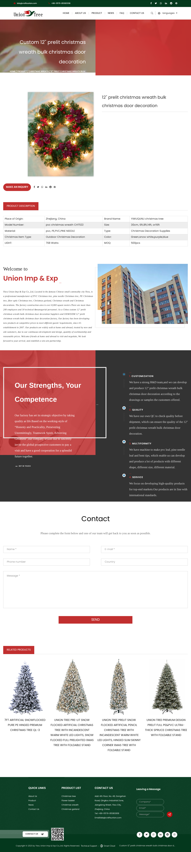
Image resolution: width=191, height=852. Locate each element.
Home (66, 13)
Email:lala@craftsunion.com (108, 818)
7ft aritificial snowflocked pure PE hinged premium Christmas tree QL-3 (24, 725)
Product (97, 13)
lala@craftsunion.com (27, 3)
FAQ (122, 13)
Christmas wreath (39, 71)
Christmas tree (69, 796)
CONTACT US (32, 834)
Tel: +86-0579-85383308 (107, 813)
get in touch (24, 466)
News (111, 13)
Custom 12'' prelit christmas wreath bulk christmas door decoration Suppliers (147, 845)
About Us (80, 13)
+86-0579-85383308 (60, 3)
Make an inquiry (17, 187)
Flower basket (68, 800)
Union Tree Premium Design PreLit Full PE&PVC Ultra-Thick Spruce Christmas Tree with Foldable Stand (166, 728)
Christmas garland (70, 809)
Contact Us (137, 13)
